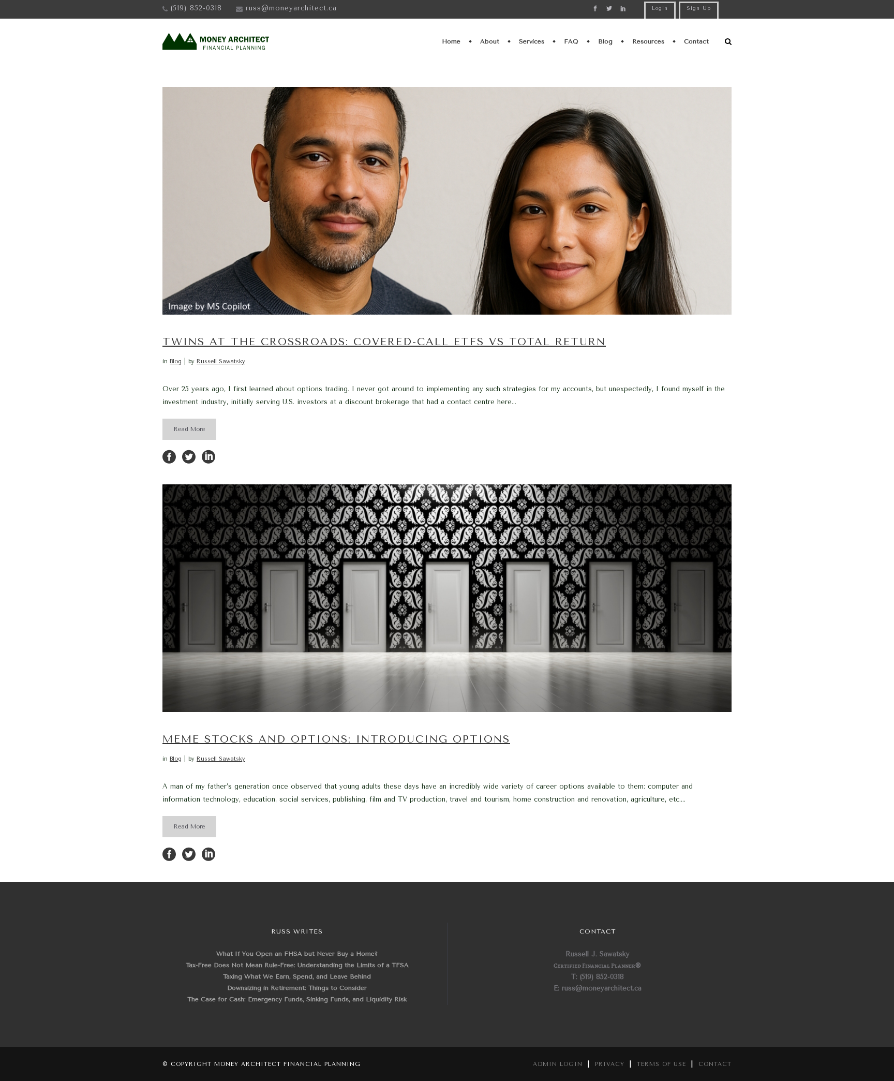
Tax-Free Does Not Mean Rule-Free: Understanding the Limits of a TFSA (297, 965)
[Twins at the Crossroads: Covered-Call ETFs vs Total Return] (447, 201)
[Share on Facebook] (169, 456)
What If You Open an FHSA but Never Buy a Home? (297, 953)
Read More (189, 429)
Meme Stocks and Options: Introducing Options (336, 739)
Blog (176, 361)
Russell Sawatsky (221, 361)
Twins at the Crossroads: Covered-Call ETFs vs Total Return (384, 342)
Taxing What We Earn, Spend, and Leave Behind (297, 976)
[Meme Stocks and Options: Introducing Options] (447, 598)
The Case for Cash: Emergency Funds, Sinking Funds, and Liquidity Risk (297, 999)
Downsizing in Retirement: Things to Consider (297, 987)
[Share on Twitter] (189, 456)
